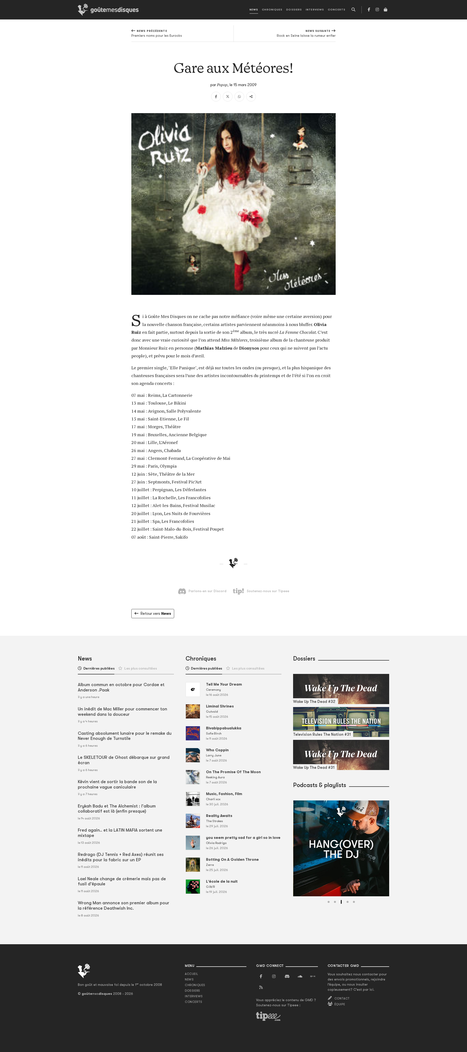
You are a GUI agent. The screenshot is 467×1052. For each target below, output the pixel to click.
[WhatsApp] (239, 96)
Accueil (191, 974)
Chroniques (272, 9)
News (254, 9)
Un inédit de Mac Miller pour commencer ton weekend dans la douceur (122, 712)
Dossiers (294, 9)
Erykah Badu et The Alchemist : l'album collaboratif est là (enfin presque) (117, 809)
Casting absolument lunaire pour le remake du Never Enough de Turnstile (124, 736)
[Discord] (287, 976)
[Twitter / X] (228, 96)
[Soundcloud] (300, 976)
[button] (328, 902)
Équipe (339, 1004)
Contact (342, 998)
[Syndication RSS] (261, 987)
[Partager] (251, 96)
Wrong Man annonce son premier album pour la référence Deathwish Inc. (123, 905)
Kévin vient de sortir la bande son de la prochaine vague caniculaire (117, 784)
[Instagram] (377, 9)
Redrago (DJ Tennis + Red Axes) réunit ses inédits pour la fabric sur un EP (121, 857)
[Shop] (385, 9)
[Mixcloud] (313, 976)
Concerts (336, 9)
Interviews (315, 9)
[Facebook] (369, 9)
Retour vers (155, 613)
